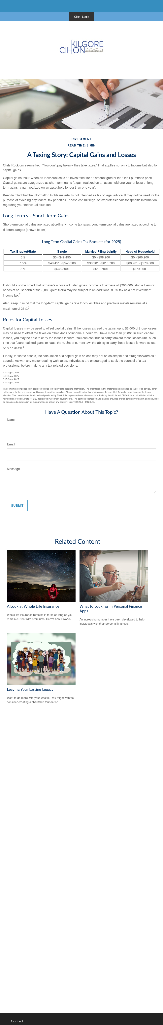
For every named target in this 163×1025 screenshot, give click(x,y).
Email (11, 444)
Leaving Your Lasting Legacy (30, 690)
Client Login (81, 17)
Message (13, 468)
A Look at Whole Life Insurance (33, 606)
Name (11, 419)
